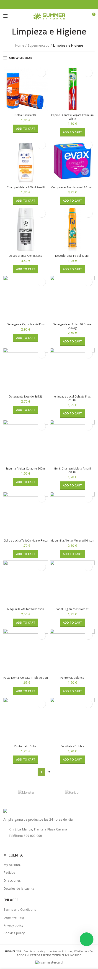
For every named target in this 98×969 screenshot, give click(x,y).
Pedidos (9, 872)
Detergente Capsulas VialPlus (25, 324)
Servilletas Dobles (72, 746)
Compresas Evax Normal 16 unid (72, 187)
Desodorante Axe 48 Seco (25, 256)
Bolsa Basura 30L (26, 115)
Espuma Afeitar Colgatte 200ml (26, 468)
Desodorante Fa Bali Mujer (72, 256)
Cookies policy (14, 933)
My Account (12, 864)
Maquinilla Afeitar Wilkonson (25, 609)
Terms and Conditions (19, 909)
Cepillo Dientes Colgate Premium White (72, 116)
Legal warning (13, 917)
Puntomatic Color (25, 746)
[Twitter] (46, 5)
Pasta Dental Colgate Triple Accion (25, 678)
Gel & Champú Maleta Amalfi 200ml (72, 470)
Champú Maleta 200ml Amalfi (26, 187)
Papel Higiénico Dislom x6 (72, 609)
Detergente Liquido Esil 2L (25, 396)
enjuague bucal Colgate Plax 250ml (72, 398)
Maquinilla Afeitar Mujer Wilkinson (72, 540)
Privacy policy (13, 925)
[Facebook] (40, 5)
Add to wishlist (42, 73)
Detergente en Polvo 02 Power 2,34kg (72, 326)
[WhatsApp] (57, 5)
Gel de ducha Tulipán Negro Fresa (26, 540)
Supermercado (38, 45)
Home (19, 45)
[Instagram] (52, 5)
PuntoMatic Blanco (72, 678)
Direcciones (12, 880)
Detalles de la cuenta (18, 888)
